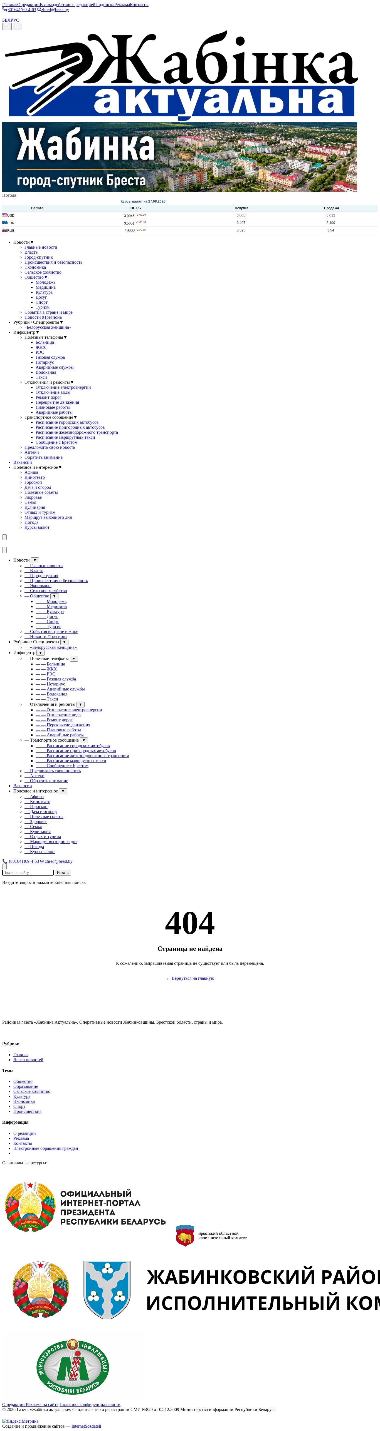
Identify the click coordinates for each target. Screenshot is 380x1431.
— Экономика (37, 585)
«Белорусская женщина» (47, 327)
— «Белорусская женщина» (50, 647)
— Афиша (34, 796)
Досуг (41, 297)
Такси (41, 377)
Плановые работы (53, 407)
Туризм (43, 307)
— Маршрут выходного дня (50, 841)
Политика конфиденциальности (90, 1404)
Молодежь (45, 282)
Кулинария (34, 507)
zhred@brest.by (55, 9)
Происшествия (27, 1111)
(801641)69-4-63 (21, 9)
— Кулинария (37, 831)
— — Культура (50, 611)
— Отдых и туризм (42, 836)
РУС (15, 20)
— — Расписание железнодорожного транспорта (82, 755)
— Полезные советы (43, 816)
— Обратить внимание (46, 780)
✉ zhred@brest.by (56, 861)
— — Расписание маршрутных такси (71, 760)
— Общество (36, 596)
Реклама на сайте (42, 1404)
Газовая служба (50, 357)
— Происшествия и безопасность (56, 580)
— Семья (33, 826)
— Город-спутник (41, 575)
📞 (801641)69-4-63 (20, 861)
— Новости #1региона (45, 636)
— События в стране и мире (51, 631)
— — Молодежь (51, 601)
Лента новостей (28, 1059)
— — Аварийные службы (60, 689)
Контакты (139, 4)
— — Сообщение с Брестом (62, 765)
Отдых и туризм (39, 512)
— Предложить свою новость (52, 770)
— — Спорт (47, 621)
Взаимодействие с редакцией (67, 4)
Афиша (31, 472)
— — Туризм (48, 626)
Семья (30, 502)
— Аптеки (34, 775)
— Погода (34, 846)
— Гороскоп (36, 806)
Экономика (35, 267)
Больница (45, 342)
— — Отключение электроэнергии (69, 709)
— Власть (33, 570)
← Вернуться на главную (190, 978)
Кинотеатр (34, 477)
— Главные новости (43, 565)
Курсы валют (37, 527)
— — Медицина (51, 606)
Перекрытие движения (57, 402)
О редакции (28, 4)
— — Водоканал (51, 694)
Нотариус (45, 362)
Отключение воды (53, 392)
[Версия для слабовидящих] (17, 26)
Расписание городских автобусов (67, 422)
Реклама (122, 4)
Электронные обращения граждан (45, 1148)
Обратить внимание (43, 457)
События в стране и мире (48, 312)
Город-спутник (38, 257)
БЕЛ (6, 20)
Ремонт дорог (48, 397)
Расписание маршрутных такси (65, 437)
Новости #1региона (43, 317)
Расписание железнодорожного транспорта (77, 432)
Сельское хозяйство (42, 272)
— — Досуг (47, 616)
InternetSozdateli (86, 1426)
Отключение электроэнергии (63, 387)
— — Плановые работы (58, 729)
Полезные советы (41, 492)
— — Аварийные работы (60, 734)
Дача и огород (37, 487)
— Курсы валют (39, 851)
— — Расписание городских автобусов (73, 745)
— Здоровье (35, 821)
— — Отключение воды (59, 714)
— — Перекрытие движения (63, 724)
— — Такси (47, 699)
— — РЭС (45, 674)
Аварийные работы (54, 412)
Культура (44, 292)
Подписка (104, 4)
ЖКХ (41, 347)
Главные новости (40, 247)
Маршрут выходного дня (48, 517)
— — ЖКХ (46, 669)
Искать (63, 873)
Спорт (42, 302)
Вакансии (22, 462)
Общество (36, 277)
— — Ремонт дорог (54, 719)
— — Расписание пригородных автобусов (76, 750)
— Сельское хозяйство (45, 590)
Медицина (46, 287)
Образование (25, 1086)
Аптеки (31, 452)
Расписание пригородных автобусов (70, 427)
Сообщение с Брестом (56, 442)
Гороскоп (33, 482)
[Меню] (4, 537)
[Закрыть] (4, 550)
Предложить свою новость (49, 447)
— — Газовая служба (56, 679)
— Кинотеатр (37, 801)
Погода (9, 195)
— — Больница (50, 664)
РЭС (40, 352)
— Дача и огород (40, 811)
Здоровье (33, 497)
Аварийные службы (55, 367)
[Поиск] (7, 26)
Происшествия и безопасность (53, 262)
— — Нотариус (50, 684)
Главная (9, 4)
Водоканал (46, 372)
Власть (31, 252)
